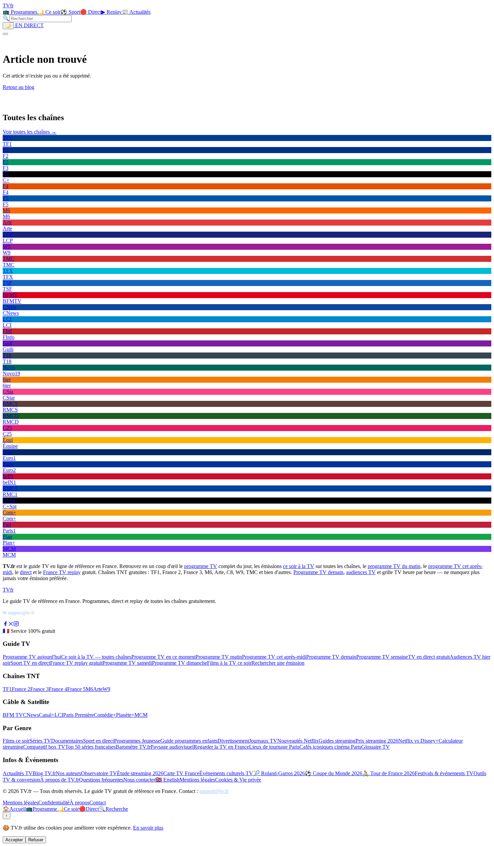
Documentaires (67, 741)
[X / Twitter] (10, 624)
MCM (141, 715)
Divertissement (233, 741)
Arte (97, 689)
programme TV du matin (394, 566)
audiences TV (361, 572)
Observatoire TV (99, 773)
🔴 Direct (90, 12)
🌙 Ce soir (48, 12)
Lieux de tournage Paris (274, 747)
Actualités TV (18, 773)
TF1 (7, 689)
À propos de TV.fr (59, 780)
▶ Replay (111, 12)
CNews (31, 715)
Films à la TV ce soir (229, 663)
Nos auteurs (68, 773)
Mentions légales (197, 780)
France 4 (58, 689)
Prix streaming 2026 (377, 741)
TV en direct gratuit (429, 657)
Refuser (35, 839)
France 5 (76, 689)
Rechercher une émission (277, 663)
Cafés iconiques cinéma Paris (330, 747)
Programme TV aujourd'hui (32, 657)
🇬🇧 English (167, 780)
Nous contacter (139, 780)
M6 (89, 689)
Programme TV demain (318, 572)
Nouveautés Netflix (298, 741)
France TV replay (62, 572)
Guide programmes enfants (188, 741)
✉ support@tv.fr (19, 612)
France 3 (39, 689)
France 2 (21, 689)
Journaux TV (263, 741)
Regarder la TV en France (221, 747)
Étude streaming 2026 (140, 773)
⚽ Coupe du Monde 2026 (333, 773)
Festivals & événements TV (444, 773)
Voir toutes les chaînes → (29, 132)
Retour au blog (18, 87)
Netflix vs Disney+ (418, 741)
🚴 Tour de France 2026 (388, 773)
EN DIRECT (29, 25)
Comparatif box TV (44, 747)
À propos (79, 802)
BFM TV (13, 715)
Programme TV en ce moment (163, 657)
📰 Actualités (136, 12)
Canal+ (46, 715)
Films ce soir (16, 741)
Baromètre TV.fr (133, 747)
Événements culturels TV (226, 773)
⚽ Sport (70, 12)
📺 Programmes (20, 12)
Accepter (14, 839)
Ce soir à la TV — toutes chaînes (96, 657)
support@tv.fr (214, 791)
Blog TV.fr (44, 773)
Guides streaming (337, 741)
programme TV (200, 566)
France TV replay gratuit (76, 663)
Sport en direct (98, 741)
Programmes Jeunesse (137, 741)
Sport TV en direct (30, 663)
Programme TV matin (219, 657)
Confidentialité (54, 802)
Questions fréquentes (101, 780)
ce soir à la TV (298, 566)
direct (26, 572)
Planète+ (125, 715)
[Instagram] (16, 624)
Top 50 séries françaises (90, 747)
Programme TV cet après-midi (274, 657)
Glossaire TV (375, 747)
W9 (106, 689)
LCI (58, 715)
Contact (97, 802)
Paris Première (78, 715)
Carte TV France (181, 773)
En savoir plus (148, 828)
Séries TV (40, 741)
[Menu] (5, 34)
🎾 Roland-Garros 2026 (279, 773)
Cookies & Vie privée (238, 780)
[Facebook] (5, 624)
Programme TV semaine (382, 657)
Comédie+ (105, 715)
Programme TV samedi (127, 663)
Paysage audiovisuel (172, 747)
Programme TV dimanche (179, 663)
